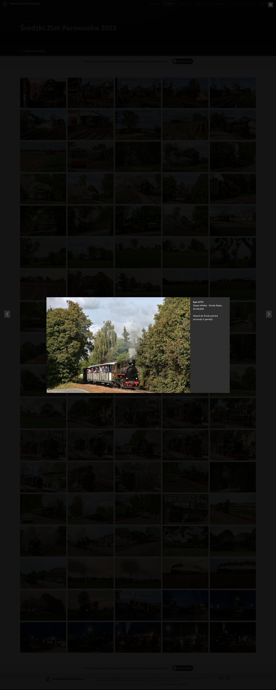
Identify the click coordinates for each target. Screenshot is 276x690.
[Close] (270, 4)
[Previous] (7, 314)
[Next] (269, 314)
